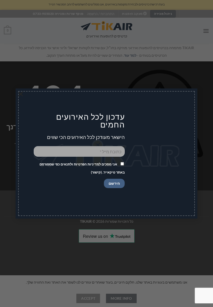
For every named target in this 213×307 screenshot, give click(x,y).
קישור (96, 172)
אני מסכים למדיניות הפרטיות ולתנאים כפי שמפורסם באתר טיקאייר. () (82, 168)
